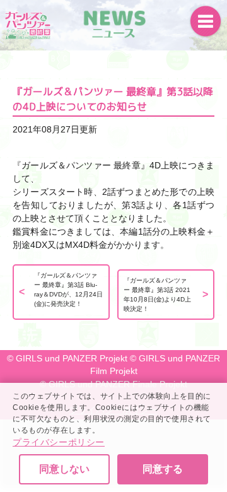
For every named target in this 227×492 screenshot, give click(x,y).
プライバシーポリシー (59, 442)
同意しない (64, 469)
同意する (163, 469)
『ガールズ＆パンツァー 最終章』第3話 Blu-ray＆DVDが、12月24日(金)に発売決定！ (68, 289)
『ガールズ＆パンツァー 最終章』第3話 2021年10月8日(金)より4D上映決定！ (157, 294)
